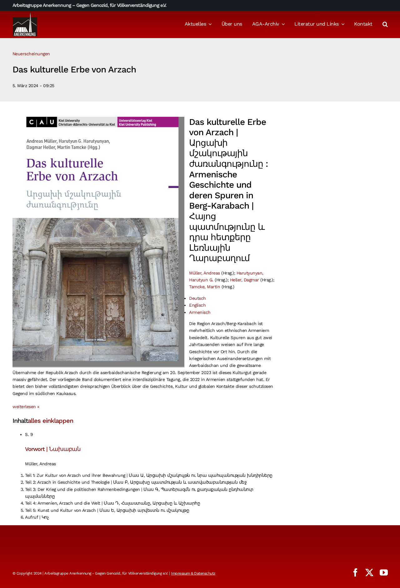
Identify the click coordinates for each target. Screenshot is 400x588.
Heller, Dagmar (244, 279)
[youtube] (384, 572)
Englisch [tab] (197, 305)
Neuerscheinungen (31, 53)
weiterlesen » (25, 406)
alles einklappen (50, 420)
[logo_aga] (25, 13)
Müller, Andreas (204, 272)
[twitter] (369, 572)
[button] (385, 24)
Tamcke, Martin (204, 286)
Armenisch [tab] (200, 312)
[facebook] (355, 572)
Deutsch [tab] (197, 298)
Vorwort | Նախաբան (52, 449)
